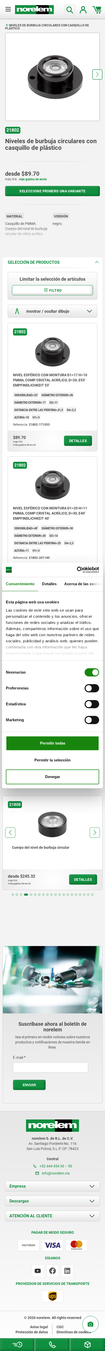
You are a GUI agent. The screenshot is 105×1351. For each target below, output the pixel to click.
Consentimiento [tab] (20, 584)
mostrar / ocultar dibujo (47, 311)
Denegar (52, 776)
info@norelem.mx (55, 1173)
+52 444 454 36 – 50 (55, 1166)
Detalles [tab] (49, 584)
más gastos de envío (33, 179)
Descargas (19, 1201)
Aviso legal (39, 1327)
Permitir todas (52, 743)
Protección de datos (32, 1332)
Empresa (17, 1186)
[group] (52, 843)
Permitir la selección (52, 760)
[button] (97, 74)
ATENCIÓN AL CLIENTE (30, 1215)
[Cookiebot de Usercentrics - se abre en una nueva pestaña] (77, 570)
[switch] (92, 688)
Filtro (55, 290)
